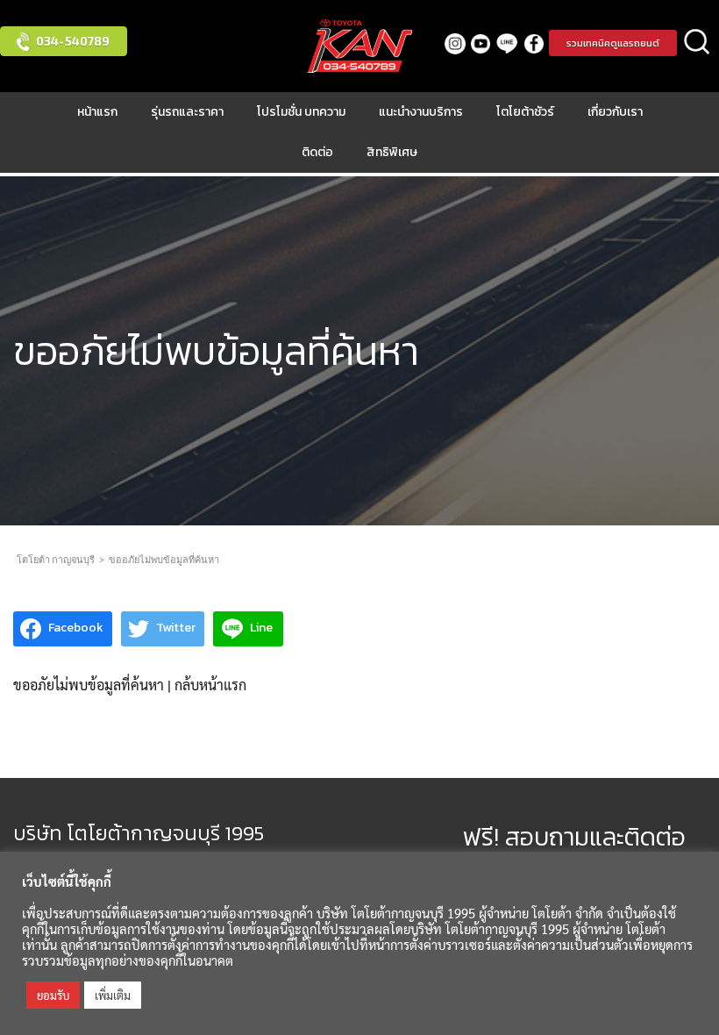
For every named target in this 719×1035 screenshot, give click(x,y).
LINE (507, 43)
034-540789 (73, 40)
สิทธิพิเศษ (392, 152)
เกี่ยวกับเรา (615, 112)
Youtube (481, 43)
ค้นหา (697, 43)
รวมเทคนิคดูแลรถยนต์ (612, 43)
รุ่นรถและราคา (187, 112)
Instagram (455, 43)
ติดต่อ (317, 152)
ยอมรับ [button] (53, 995)
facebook (534, 43)
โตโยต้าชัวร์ (525, 112)
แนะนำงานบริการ (421, 112)
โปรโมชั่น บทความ (301, 112)
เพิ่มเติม (113, 995)
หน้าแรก (97, 112)
